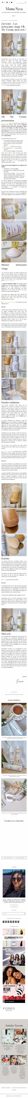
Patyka (3, 63)
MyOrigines (13, 154)
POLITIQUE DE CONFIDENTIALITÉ (19, 1087)
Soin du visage (20, 694)
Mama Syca (14, 8)
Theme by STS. (18, 1096)
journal (13, 148)
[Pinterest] (7, 2)
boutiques (8, 146)
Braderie (15, 160)
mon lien (10, 186)
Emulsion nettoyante (9, 280)
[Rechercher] (25, 2)
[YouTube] (11, 2)
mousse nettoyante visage (9, 302)
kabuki (4, 579)
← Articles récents (7, 857)
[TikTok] (9, 2)
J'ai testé (9, 694)
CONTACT (14, 1089)
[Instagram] (2, 2)
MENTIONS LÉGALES (6, 1087)
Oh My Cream (5, 123)
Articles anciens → (20, 857)
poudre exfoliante (7, 451)
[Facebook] (4, 2)
